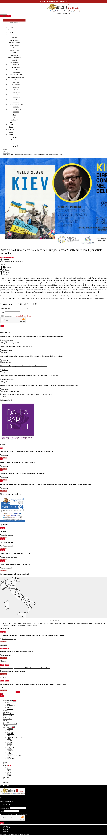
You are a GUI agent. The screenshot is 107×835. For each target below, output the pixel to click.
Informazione (12, 30)
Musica (11, 132)
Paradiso (3, 531)
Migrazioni (14, 55)
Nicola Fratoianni (7, 546)
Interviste (14, 137)
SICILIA (16, 99)
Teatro (11, 134)
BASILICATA (16, 67)
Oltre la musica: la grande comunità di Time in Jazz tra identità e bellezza (25, 668)
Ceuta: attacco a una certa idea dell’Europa (15, 564)
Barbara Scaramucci (8, 380)
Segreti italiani (14, 45)
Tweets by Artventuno (6, 801)
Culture (12, 32)
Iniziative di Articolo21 (14, 57)
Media (14, 115)
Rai (14, 117)
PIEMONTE (16, 92)
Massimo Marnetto (7, 535)
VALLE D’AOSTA (16, 109)
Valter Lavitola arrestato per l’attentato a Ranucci (17, 462)
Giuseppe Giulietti (7, 341)
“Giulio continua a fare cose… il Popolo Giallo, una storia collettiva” (23, 473)
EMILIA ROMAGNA (16, 74)
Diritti (14, 52)
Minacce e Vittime (14, 43)
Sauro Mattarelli (7, 568)
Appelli (14, 60)
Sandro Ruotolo (7, 350)
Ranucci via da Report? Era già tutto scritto (16, 346)
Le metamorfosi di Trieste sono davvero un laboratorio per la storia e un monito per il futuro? (33, 635)
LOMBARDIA (16, 84)
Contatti (5, 829)
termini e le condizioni (23, 316)
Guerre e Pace (14, 50)
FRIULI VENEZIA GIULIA (16, 77)
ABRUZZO (16, 65)
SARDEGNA (16, 97)
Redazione (5, 259)
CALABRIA (16, 69)
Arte (11, 122)
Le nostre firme (8, 828)
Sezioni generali (13, 23)
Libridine (11, 129)
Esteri (12, 27)
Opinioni (2, 528)
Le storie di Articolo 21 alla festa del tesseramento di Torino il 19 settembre (26, 451)
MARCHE (16, 87)
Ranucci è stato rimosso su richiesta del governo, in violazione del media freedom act (31, 337)
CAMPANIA (16, 72)
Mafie (14, 47)
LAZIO (16, 79)
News (1, 448)
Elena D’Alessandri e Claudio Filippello (13, 671)
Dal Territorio (14, 62)
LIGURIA (16, 82)
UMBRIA (16, 107)
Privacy (5, 831)
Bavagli (14, 38)
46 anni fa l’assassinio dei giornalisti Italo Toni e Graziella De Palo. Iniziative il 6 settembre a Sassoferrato (39, 385)
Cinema (11, 124)
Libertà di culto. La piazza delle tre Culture (15, 553)
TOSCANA (16, 102)
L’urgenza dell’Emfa (7, 542)
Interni (12, 25)
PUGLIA (16, 94)
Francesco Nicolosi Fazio (9, 557)
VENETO (16, 112)
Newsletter (14, 140)
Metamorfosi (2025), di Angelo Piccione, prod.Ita (17, 652)
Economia (13, 35)
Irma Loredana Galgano (9, 639)
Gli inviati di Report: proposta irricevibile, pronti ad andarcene (23, 366)
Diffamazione (14, 40)
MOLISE (16, 89)
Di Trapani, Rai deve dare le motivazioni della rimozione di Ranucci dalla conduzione (31, 356)
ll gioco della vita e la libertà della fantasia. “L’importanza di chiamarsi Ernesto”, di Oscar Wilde (33, 684)
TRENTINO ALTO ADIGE (16, 104)
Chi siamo (6, 826)
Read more (3, 457)
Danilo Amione (6, 655)
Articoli (2, 257)
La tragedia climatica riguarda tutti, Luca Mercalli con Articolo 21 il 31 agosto (29, 376)
